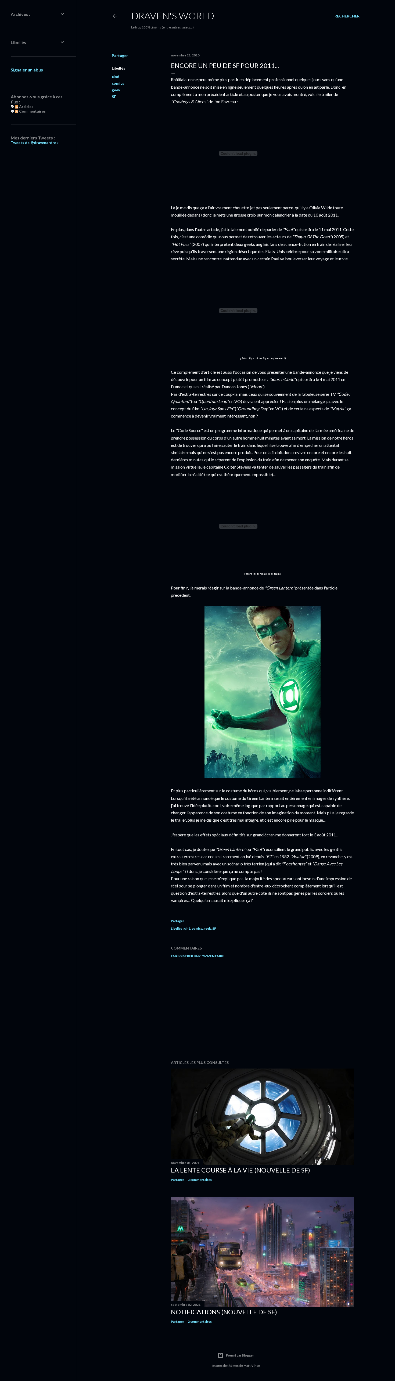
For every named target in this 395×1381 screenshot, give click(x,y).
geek (116, 90)
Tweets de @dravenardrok (35, 142)
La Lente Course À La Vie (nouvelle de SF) (240, 1170)
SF (114, 96)
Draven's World (172, 15)
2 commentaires (200, 1321)
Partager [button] (120, 55)
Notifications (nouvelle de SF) (224, 1312)
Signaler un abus (27, 69)
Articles (25, 106)
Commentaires (32, 111)
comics (118, 83)
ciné (115, 76)
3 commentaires (200, 1180)
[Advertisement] (262, 1009)
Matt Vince (251, 1366)
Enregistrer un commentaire (197, 956)
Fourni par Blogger (240, 1355)
